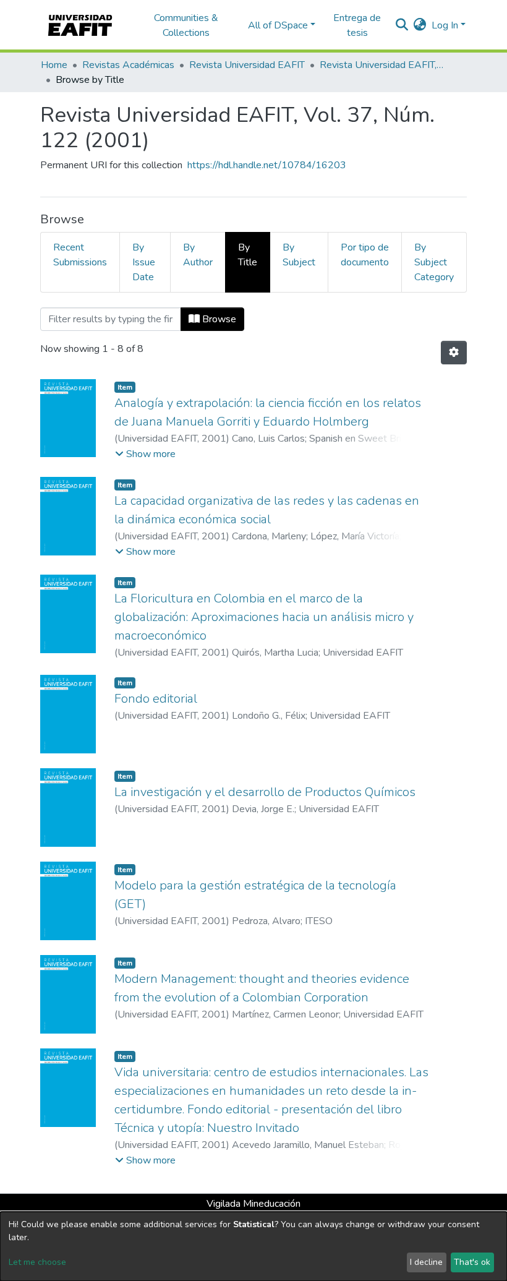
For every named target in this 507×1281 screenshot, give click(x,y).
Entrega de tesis (357, 25)
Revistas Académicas (128, 65)
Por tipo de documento (365, 255)
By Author (198, 255)
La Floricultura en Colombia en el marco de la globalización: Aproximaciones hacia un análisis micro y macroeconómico (264, 617)
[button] (420, 25)
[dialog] (253, 1246)
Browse (218, 319)
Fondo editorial (155, 698)
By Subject (299, 255)
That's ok (472, 1262)
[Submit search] (402, 25)
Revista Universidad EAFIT (247, 65)
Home (54, 65)
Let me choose (37, 1262)
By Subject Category (434, 262)
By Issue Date (143, 262)
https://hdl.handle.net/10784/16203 (266, 165)
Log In (445, 25)
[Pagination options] (454, 352)
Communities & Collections (186, 25)
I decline (426, 1262)
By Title (247, 255)
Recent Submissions (80, 255)
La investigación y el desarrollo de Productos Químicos (264, 792)
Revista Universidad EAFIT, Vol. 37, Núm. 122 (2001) (381, 65)
